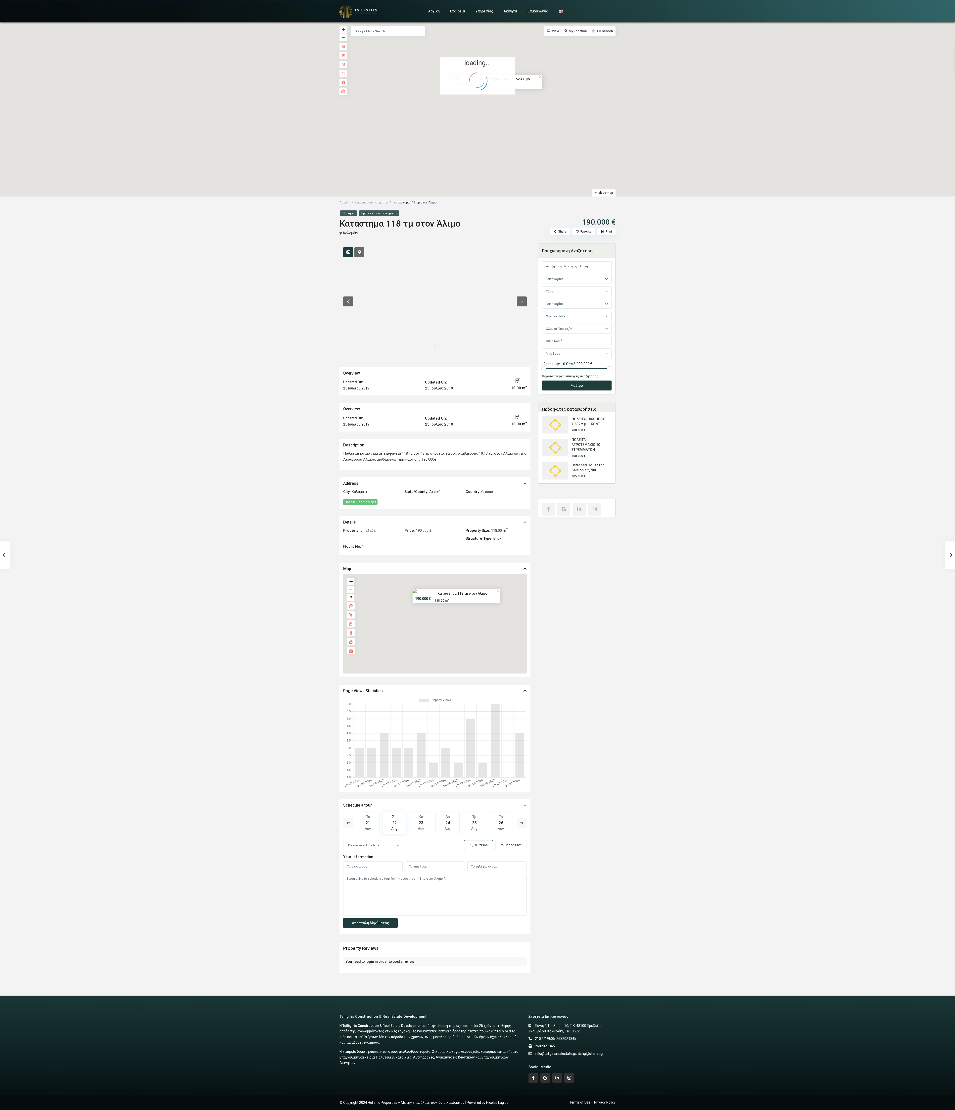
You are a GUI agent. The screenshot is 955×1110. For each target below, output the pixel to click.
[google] (563, 509)
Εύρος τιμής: (551, 364)
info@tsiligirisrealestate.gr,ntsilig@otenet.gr (569, 1054)
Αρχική (434, 11)
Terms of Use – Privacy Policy (592, 1102)
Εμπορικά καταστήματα (371, 202)
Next (522, 823)
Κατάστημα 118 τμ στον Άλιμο (462, 593)
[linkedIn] (579, 509)
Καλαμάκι (350, 233)
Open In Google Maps (360, 502)
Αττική (434, 491)
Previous (348, 823)
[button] (479, 103)
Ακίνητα (510, 11)
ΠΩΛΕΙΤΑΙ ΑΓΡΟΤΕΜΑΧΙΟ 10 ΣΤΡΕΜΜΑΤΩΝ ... (586, 445)
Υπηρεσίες (484, 11)
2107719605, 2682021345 (555, 1039)
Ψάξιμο (577, 385)
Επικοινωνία (537, 11)
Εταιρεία (457, 11)
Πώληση (348, 213)
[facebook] (548, 509)
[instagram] (594, 509)
